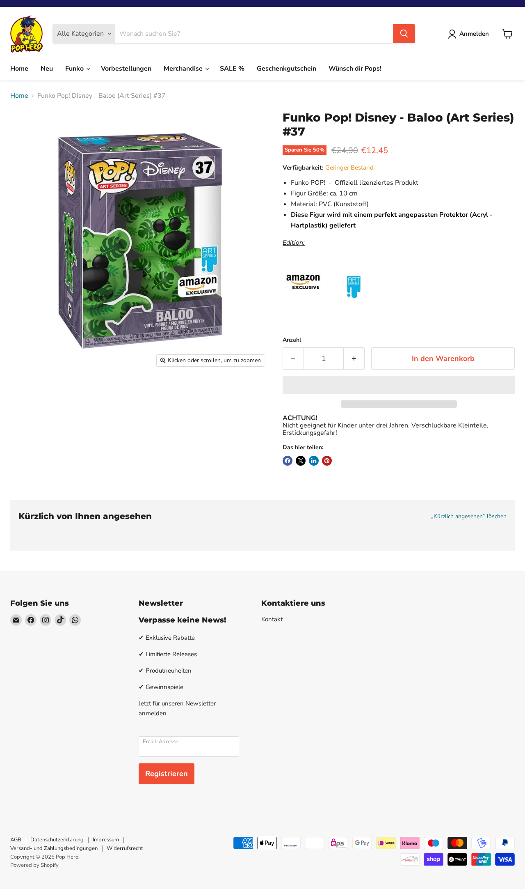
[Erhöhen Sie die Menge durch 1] (354, 358)
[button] (399, 385)
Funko (75, 68)
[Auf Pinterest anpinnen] (327, 461)
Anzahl (292, 340)
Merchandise (184, 68)
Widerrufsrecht (125, 848)
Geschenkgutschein (286, 68)
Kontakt (272, 619)
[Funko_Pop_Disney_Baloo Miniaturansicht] (25, 395)
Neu (47, 68)
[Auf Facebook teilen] (287, 461)
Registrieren (166, 774)
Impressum (106, 839)
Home (19, 68)
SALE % (232, 68)
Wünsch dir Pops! (355, 68)
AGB (15, 839)
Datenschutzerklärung (57, 839)
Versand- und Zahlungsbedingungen (54, 848)
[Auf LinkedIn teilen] (314, 461)
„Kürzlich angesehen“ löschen (469, 516)
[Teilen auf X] (301, 461)
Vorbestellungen (126, 68)
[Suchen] (404, 33)
